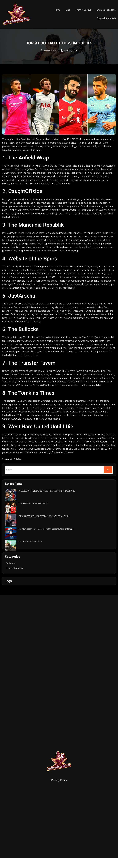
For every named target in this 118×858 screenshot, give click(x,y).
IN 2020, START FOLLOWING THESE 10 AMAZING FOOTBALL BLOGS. (47, 491)
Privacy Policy (59, 780)
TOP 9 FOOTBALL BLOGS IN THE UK (33, 503)
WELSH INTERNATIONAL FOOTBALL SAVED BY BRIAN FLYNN (44, 516)
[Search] (108, 469)
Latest (18, 459)
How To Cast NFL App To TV (30, 541)
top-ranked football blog (65, 165)
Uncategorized (16, 568)
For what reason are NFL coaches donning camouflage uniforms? (46, 529)
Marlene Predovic (50, 50)
